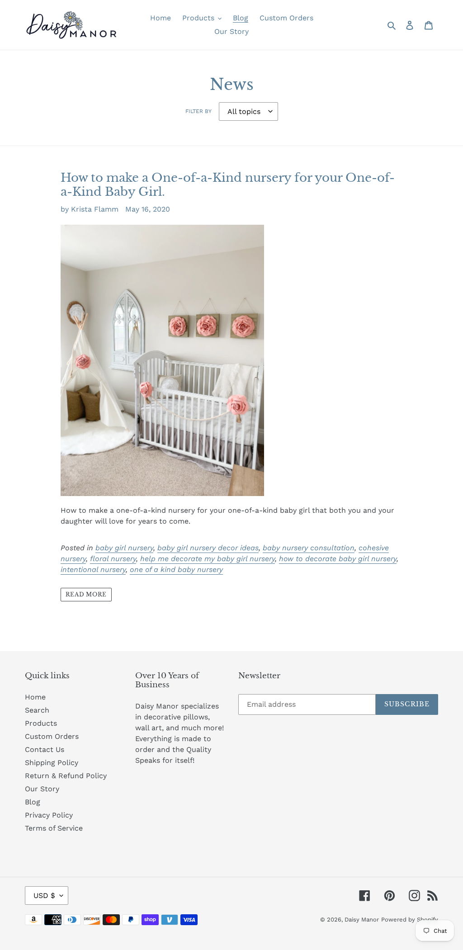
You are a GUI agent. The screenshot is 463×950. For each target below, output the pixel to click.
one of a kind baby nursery (176, 569)
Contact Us (44, 749)
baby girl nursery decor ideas (208, 548)
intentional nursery (93, 569)
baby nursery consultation (308, 548)
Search (37, 710)
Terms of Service (54, 828)
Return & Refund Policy (66, 775)
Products (41, 723)
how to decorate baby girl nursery (338, 558)
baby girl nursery (124, 548)
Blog (32, 802)
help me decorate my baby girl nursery (207, 558)
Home (35, 697)
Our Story (42, 789)
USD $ (44, 895)
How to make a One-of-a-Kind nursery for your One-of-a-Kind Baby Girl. (228, 184)
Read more (86, 594)
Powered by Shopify (409, 919)
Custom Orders (52, 736)
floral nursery (113, 558)
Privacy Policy (49, 815)
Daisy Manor (362, 919)
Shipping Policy (51, 762)
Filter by (198, 111)
